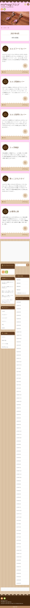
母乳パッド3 (4, 291)
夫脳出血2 (19, 286)
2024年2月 (19, 322)
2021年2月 (19, 388)
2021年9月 (19, 368)
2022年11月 (19, 335)
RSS (2, 9)
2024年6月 (19, 315)
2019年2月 (19, 464)
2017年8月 (19, 523)
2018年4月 (19, 497)
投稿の (4, 340)
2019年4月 (19, 457)
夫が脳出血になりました (21, 293)
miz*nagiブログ (4, 600)
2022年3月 (19, 355)
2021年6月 (19, 378)
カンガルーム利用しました (7, 282)
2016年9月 (19, 560)
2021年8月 (19, 371)
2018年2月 (19, 503)
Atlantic (3, 287)
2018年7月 (19, 487)
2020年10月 (19, 401)
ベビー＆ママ (7, 169)
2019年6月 (19, 451)
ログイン (3, 337)
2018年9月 (19, 480)
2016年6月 (19, 570)
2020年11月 (19, 398)
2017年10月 (19, 517)
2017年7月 (19, 527)
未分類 (3, 327)
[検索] (25, 4)
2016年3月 (19, 580)
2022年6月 (19, 345)
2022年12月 (19, 331)
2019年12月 (19, 431)
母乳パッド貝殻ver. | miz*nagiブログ (7, 291)
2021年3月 (19, 384)
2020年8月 (19, 404)
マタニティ (4, 321)
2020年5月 (19, 414)
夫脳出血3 (19, 283)
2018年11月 (19, 474)
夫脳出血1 (19, 289)
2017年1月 (19, 546)
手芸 (5, 72)
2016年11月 (19, 553)
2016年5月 (19, 573)
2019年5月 (19, 454)
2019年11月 (19, 434)
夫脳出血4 (19, 279)
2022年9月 (19, 341)
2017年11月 (19, 513)
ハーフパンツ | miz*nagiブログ (6, 301)
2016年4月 (19, 576)
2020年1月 (19, 427)
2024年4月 (19, 318)
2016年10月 (19, 556)
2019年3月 (19, 460)
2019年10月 (19, 437)
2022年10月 (19, 338)
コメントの (5, 343)
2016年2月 (19, 583)
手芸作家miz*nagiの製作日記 (6, 601)
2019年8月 (19, 444)
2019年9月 (19, 441)
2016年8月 (19, 563)
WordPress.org (5, 347)
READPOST (25, 65)
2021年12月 (19, 361)
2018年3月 (19, 500)
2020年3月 (19, 421)
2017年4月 (19, 537)
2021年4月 (19, 381)
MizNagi (26, 72)
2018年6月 (19, 490)
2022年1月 (19, 358)
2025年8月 (19, 302)
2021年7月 (19, 374)
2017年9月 (19, 520)
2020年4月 (19, 417)
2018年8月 (19, 484)
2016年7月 (19, 566)
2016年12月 (19, 550)
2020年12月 (19, 394)
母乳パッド (4, 295)
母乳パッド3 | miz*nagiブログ (7, 296)
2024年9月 (19, 312)
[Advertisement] (15, 251)
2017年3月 (19, 540)
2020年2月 (19, 424)
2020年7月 (19, 408)
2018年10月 (19, 477)
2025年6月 (19, 308)
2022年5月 (19, 348)
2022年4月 (19, 351)
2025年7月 (19, 305)
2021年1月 (19, 391)
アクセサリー (4, 314)
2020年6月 (19, 411)
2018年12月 (19, 470)
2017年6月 (19, 530)
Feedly (4, 9)
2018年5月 (19, 494)
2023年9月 (19, 325)
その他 (3, 311)
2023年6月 (19, 328)
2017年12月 (19, 510)
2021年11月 (19, 365)
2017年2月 (19, 543)
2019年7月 (19, 447)
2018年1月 (19, 507)
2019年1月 (19, 467)
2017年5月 (19, 533)
